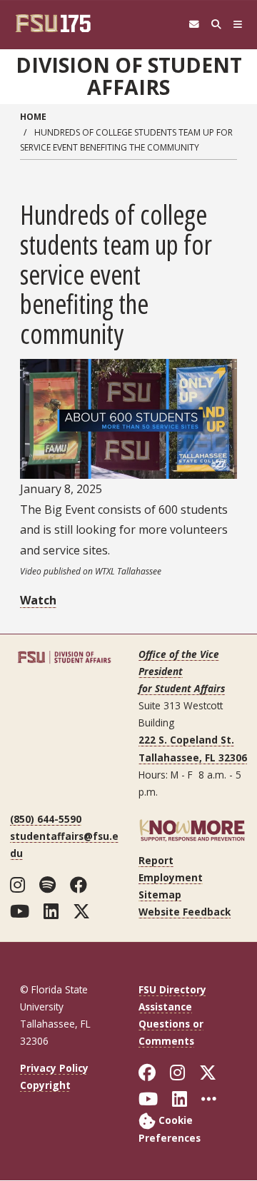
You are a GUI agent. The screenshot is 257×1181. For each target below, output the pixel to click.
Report (155, 860)
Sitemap (159, 894)
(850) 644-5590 (45, 819)
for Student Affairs (181, 688)
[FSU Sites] (238, 24)
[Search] (216, 24)
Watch (38, 600)
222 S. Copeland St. (186, 739)
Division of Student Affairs (129, 76)
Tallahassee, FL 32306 (192, 757)
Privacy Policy (54, 1068)
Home (33, 117)
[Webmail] (193, 24)
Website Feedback (184, 911)
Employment (170, 877)
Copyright (45, 1085)
